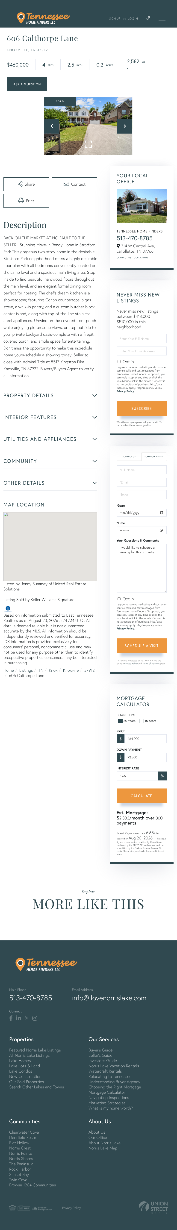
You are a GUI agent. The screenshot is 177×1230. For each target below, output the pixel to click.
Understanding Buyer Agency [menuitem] (114, 1081)
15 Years (150, 720)
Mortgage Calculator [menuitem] (106, 1092)
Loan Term (126, 715)
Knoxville (71, 670)
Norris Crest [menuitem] (20, 1148)
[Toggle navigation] (162, 18)
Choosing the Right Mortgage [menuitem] (114, 1087)
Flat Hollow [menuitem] (19, 1142)
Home (8, 670)
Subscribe (141, 408)
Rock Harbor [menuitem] (20, 1169)
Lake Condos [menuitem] (20, 1071)
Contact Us (124, 257)
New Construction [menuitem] (25, 1076)
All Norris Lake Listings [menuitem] (29, 1055)
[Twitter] (26, 1018)
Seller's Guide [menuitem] (100, 1055)
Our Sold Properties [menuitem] (26, 1081)
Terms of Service (150, 663)
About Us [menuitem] (96, 1132)
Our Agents (141, 257)
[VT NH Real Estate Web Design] (153, 1207)
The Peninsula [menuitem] (21, 1163)
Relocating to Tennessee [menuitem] (110, 1076)
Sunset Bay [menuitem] (19, 1174)
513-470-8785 (135, 238)
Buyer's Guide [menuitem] (100, 1050)
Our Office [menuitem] (97, 1137)
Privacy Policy (125, 391)
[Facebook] (11, 1018)
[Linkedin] (18, 1018)
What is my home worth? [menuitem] (110, 1108)
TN (40, 670)
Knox (53, 670)
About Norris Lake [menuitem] (104, 1142)
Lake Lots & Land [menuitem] (24, 1065)
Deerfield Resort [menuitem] (23, 1137)
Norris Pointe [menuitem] (20, 1153)
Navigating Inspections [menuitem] (108, 1097)
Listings (26, 670)
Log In (133, 18)
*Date (121, 505)
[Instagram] (34, 1018)
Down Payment (129, 750)
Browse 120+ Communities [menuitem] (32, 1185)
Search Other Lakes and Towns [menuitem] (36, 1087)
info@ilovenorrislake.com (109, 997)
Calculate (141, 795)
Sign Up (114, 18)
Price (121, 731)
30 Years (130, 720)
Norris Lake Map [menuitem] (102, 1148)
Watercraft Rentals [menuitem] (105, 1071)
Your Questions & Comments (138, 540)
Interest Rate (128, 768)
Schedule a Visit (154, 456)
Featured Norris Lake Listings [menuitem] (35, 1050)
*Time (121, 523)
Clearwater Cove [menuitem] (24, 1132)
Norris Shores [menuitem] (21, 1158)
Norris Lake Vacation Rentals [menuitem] (113, 1065)
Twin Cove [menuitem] (18, 1179)
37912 (89, 670)
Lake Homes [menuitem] (20, 1060)
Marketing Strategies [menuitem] (107, 1102)
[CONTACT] (27, 84)
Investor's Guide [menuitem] (102, 1060)
